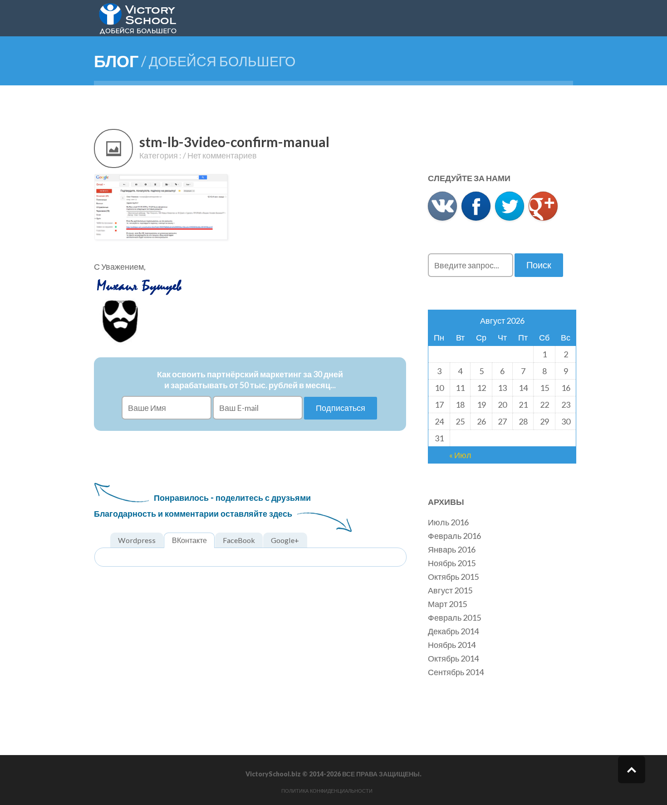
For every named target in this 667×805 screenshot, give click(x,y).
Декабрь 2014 (453, 631)
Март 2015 (447, 604)
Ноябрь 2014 (452, 645)
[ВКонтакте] (442, 206)
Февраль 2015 (454, 617)
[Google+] (543, 206)
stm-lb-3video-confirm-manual (234, 141)
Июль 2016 (448, 522)
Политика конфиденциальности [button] (327, 791)
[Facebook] (475, 206)
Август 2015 (450, 590)
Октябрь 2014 (453, 658)
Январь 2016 (452, 549)
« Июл (460, 455)
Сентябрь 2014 (456, 672)
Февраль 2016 (454, 536)
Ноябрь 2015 (452, 563)
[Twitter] (509, 206)
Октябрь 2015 (453, 577)
